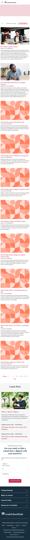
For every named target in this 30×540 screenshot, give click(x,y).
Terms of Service (14, 534)
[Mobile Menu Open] (2, 2)
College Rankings (7, 490)
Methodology (10, 525)
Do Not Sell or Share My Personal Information (13, 530)
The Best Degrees (22, 23)
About (3, 525)
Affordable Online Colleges (11, 23)
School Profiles (6, 500)
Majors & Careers (7, 495)
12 (27, 376)
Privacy (14, 527)
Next (15, 378)
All (2, 23)
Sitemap (24, 525)
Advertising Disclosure (19, 532)
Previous (5, 376)
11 (24, 376)
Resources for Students (9, 505)
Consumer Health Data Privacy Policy (15, 537)
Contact (18, 525)
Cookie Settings (7, 532)
